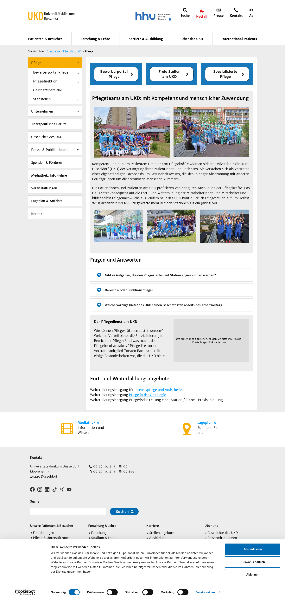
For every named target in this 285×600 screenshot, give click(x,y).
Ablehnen (252, 574)
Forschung (99, 533)
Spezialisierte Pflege (225, 74)
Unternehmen (42, 111)
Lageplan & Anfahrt (46, 201)
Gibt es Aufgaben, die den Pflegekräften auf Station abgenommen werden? (160, 275)
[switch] (112, 592)
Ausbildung (158, 538)
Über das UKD (192, 39)
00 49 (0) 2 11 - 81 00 (110, 466)
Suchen (122, 511)
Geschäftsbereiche (47, 90)
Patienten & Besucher (45, 39)
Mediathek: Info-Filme (49, 175)
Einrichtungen (43, 533)
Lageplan (204, 423)
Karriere (152, 525)
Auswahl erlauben (252, 562)
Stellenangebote (161, 533)
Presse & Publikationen (49, 150)
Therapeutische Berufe (48, 124)
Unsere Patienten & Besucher (51, 525)
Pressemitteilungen (222, 538)
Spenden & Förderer (46, 162)
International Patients (239, 39)
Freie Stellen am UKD (169, 74)
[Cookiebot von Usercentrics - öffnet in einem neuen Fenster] (25, 592)
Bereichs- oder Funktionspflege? (129, 290)
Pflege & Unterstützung (51, 538)
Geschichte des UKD (46, 137)
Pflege (36, 63)
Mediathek (86, 423)
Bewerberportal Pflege (50, 72)
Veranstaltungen (44, 188)
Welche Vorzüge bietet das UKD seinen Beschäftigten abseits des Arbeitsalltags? (164, 305)
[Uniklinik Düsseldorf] (51, 16)
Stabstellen (42, 99)
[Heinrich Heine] (153, 16)
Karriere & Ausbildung (146, 39)
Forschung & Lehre (95, 39)
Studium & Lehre (103, 538)
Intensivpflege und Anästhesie (158, 390)
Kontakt (37, 214)
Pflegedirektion (45, 81)
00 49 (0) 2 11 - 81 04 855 (113, 471)
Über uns (211, 525)
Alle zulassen (253, 549)
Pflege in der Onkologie (147, 395)
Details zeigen (205, 592)
